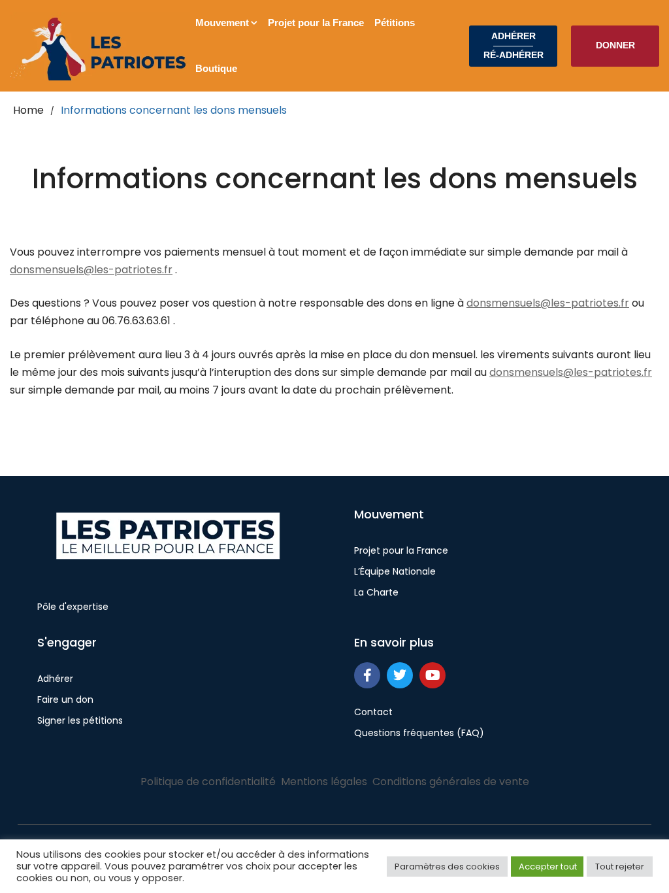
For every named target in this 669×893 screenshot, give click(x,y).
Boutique (216, 68)
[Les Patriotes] (100, 46)
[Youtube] (432, 675)
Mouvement (222, 22)
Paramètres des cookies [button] (447, 866)
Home (28, 110)
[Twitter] (400, 675)
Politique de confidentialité (208, 781)
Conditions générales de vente (450, 781)
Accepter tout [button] (548, 866)
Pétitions (394, 22)
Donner (615, 45)
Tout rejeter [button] (619, 866)
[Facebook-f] (367, 675)
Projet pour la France (316, 22)
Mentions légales (324, 781)
